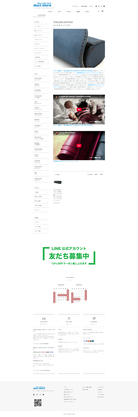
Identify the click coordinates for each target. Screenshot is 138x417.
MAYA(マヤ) (35, 173)
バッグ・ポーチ (37, 26)
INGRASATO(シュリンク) (36, 120)
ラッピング (36, 222)
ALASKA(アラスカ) (36, 155)
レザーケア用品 (37, 66)
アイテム (50, 11)
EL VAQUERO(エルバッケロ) (37, 161)
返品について (67, 394)
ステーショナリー (37, 52)
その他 (77, 11)
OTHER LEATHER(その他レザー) (38, 179)
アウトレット (37, 209)
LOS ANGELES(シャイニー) (37, 126)
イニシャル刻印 (37, 226)
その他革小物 (37, 57)
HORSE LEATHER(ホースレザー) (38, 167)
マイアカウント (75, 6)
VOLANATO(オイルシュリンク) (38, 108)
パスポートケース (37, 39)
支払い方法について (68, 397)
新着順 (101, 174)
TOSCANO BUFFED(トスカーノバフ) (38, 149)
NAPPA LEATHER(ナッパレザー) (38, 79)
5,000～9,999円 (37, 201)
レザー (59, 11)
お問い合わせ (101, 397)
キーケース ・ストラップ (39, 48)
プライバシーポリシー (69, 401)
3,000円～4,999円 (38, 196)
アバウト (87, 11)
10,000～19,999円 (38, 205)
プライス (69, 11)
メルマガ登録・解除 (86, 387)
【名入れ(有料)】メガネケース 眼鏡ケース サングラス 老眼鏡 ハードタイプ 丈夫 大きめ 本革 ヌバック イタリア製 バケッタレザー (57, 195)
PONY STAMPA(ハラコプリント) (37, 90)
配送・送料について (68, 392)
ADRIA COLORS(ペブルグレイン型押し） (39, 138)
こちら (41, 360)
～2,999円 (36, 192)
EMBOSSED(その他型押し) (37, 143)
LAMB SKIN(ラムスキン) (36, 85)
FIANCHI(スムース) (36, 132)
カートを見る (101, 394)
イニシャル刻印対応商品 (39, 61)
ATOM (86, 389)
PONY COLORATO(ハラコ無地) (38, 96)
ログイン (91, 6)
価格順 (96, 174)
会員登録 (100, 389)
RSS (83, 389)
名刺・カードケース (38, 35)
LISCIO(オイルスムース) (37, 102)
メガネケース (37, 44)
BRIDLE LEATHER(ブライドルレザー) (38, 114)
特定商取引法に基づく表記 (70, 399)
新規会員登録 (84, 6)
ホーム (34, 16)
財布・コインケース (38, 30)
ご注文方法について (68, 389)
